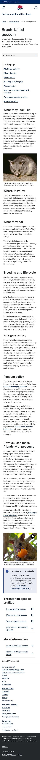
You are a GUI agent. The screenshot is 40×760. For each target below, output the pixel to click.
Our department (8, 667)
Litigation (5, 694)
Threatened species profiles (16, 97)
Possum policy (10, 86)
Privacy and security (9, 714)
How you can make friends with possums (16, 91)
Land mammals (14, 22)
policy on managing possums (15, 387)
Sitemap (5, 746)
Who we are (6, 707)
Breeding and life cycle (13, 82)
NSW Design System (14, 755)
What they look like (12, 69)
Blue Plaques (6, 684)
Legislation (5, 691)
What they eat (9, 77)
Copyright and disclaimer (10, 717)
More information (11, 101)
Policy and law (7, 688)
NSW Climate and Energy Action (13, 670)
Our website (6, 711)
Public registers (7, 700)
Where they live (10, 73)
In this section (20, 55)
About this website (9, 705)
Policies (4, 697)
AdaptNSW (5, 678)
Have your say (6, 727)
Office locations (7, 724)
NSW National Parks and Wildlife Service (13, 674)
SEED (4, 681)
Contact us (6, 721)
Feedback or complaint (9, 730)
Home (4, 22)
